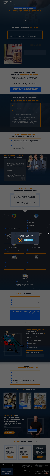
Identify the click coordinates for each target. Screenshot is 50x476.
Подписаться (30, 239)
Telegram (26, 240)
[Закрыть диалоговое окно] (49, 233)
